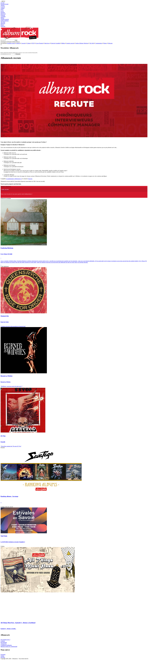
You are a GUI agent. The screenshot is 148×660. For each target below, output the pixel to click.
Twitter (2, 656)
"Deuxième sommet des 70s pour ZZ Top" (11, 446)
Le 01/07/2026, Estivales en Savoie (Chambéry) (13, 542)
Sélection (3, 23)
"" (74, 262)
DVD (2, 9)
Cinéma (2, 8)
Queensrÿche (5, 316)
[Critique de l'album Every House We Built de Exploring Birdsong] (24, 245)
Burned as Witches (6, 376)
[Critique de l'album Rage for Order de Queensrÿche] (24, 313)
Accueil (2, 2)
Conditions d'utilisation (6, 645)
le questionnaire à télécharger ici (14, 178)
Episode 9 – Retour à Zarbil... (8, 628)
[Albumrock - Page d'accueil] (19, 39)
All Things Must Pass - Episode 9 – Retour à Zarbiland (18, 622)
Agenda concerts (5, 19)
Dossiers (3, 12)
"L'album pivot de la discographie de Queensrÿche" (13, 326)
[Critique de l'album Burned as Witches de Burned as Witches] (24, 373)
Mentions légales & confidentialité (9, 646)
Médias (2, 18)
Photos (2, 25)
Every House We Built (6, 254)
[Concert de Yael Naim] (24, 533)
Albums (2, 5)
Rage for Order (5, 322)
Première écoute (4, 4)
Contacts (3, 641)
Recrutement (4, 642)
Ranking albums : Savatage (9, 496)
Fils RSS (3, 657)
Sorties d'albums (5, 20)
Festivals (3, 15)
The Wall (3, 22)
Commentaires (98, 43)
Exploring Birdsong (7, 248)
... (1, 502)
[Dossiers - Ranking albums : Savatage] (41, 493)
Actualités (3, 16)
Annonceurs (4, 643)
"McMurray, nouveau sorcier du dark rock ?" (12, 386)
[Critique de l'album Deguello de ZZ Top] (24, 433)
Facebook (3, 654)
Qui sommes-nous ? (5, 639)
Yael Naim (4, 536)
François (30, 178)
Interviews (3, 13)
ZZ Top (3, 436)
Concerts (3, 6)
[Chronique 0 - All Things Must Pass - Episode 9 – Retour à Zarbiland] (38, 592)
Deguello (3, 442)
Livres (2, 11)
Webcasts (3, 26)
